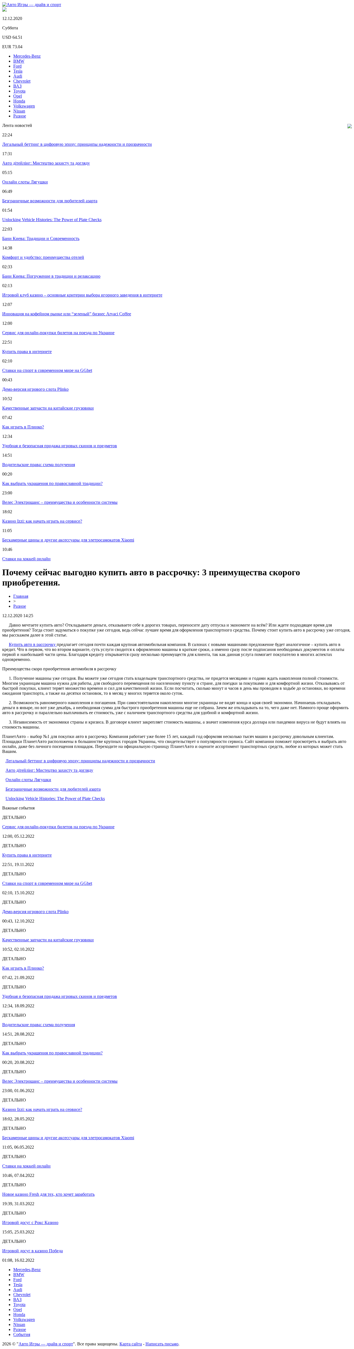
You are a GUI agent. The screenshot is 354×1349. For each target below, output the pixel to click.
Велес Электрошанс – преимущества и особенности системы (60, 502)
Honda (19, 101)
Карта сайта (130, 1344)
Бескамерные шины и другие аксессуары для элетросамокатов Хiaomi (68, 540)
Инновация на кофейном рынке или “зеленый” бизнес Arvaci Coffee (66, 313)
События (21, 1334)
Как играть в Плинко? (23, 427)
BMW (18, 61)
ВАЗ (17, 86)
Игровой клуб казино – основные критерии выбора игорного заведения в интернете (82, 295)
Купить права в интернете (27, 351)
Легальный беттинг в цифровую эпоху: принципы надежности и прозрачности (77, 144)
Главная (20, 596)
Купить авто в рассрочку (33, 644)
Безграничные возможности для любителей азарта (49, 200)
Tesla (17, 71)
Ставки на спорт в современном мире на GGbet (47, 370)
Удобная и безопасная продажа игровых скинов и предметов (59, 445)
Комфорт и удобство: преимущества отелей (43, 257)
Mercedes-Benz (27, 56)
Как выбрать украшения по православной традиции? (52, 483)
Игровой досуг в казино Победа (32, 1250)
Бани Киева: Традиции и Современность (40, 238)
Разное (19, 116)
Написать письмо (161, 1344)
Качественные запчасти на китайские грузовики (48, 408)
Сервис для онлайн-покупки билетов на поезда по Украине (58, 332)
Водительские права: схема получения (38, 464)
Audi (17, 76)
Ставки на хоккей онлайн (26, 558)
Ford (17, 66)
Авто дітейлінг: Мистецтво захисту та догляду (46, 163)
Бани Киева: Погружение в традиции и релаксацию (51, 276)
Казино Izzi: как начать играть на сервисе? (42, 521)
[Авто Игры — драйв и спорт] (31, 4)
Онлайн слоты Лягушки (25, 182)
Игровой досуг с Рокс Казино (30, 1222)
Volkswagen (24, 106)
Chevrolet (21, 81)
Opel (17, 96)
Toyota (19, 91)
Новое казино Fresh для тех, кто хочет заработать (48, 1194)
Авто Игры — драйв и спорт (46, 1344)
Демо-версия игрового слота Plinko (35, 389)
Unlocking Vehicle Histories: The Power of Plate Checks (51, 219)
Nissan (19, 111)
